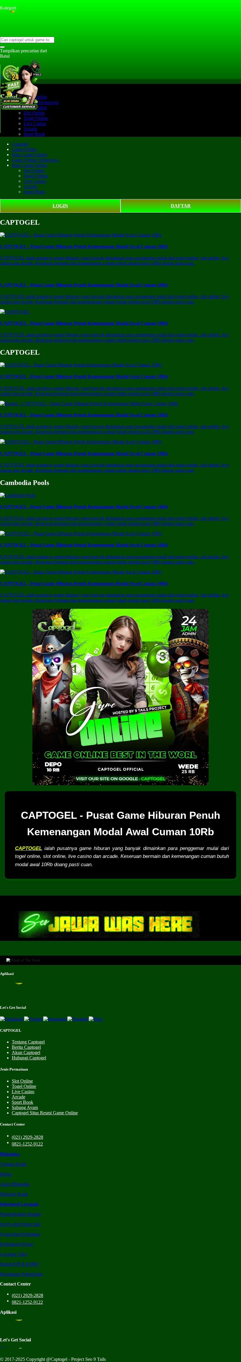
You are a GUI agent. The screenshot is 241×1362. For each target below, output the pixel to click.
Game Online (24, 149)
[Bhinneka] (8, 2)
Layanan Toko (13, 1253)
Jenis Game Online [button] (29, 165)
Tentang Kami (13, 1163)
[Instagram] (55, 1018)
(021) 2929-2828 (27, 1137)
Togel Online (36, 118)
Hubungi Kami (14, 1193)
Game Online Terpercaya (35, 159)
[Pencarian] (2, 47)
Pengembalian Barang (20, 1213)
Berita (5, 1173)
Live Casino (35, 123)
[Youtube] (78, 1018)
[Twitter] (33, 1018)
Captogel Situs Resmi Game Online (45, 1112)
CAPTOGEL (28, 848)
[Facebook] (12, 1018)
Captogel (20, 143)
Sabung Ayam (25, 1107)
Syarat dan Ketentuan (20, 1233)
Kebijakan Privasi (16, 1243)
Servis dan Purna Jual (20, 1223)
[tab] (9, 1153)
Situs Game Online (29, 154)
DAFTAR (181, 205)
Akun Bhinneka (15, 1183)
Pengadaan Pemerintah (21, 1273)
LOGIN (60, 205)
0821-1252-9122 (27, 1143)
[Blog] (96, 1018)
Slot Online (34, 112)
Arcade (30, 128)
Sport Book (34, 133)
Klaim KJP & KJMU (19, 1263)
